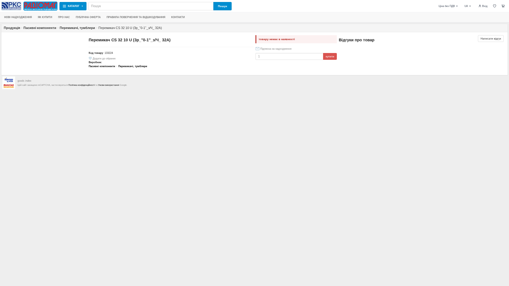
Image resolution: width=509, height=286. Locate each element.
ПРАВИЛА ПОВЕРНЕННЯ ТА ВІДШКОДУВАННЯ (136, 17)
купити (330, 56)
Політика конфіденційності (81, 85)
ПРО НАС (64, 17)
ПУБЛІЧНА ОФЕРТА (88, 17)
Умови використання (108, 85)
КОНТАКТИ (178, 17)
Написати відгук (491, 38)
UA (466, 6)
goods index (24, 80)
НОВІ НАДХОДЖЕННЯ (18, 17)
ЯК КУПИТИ (45, 17)
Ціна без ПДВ (447, 6)
